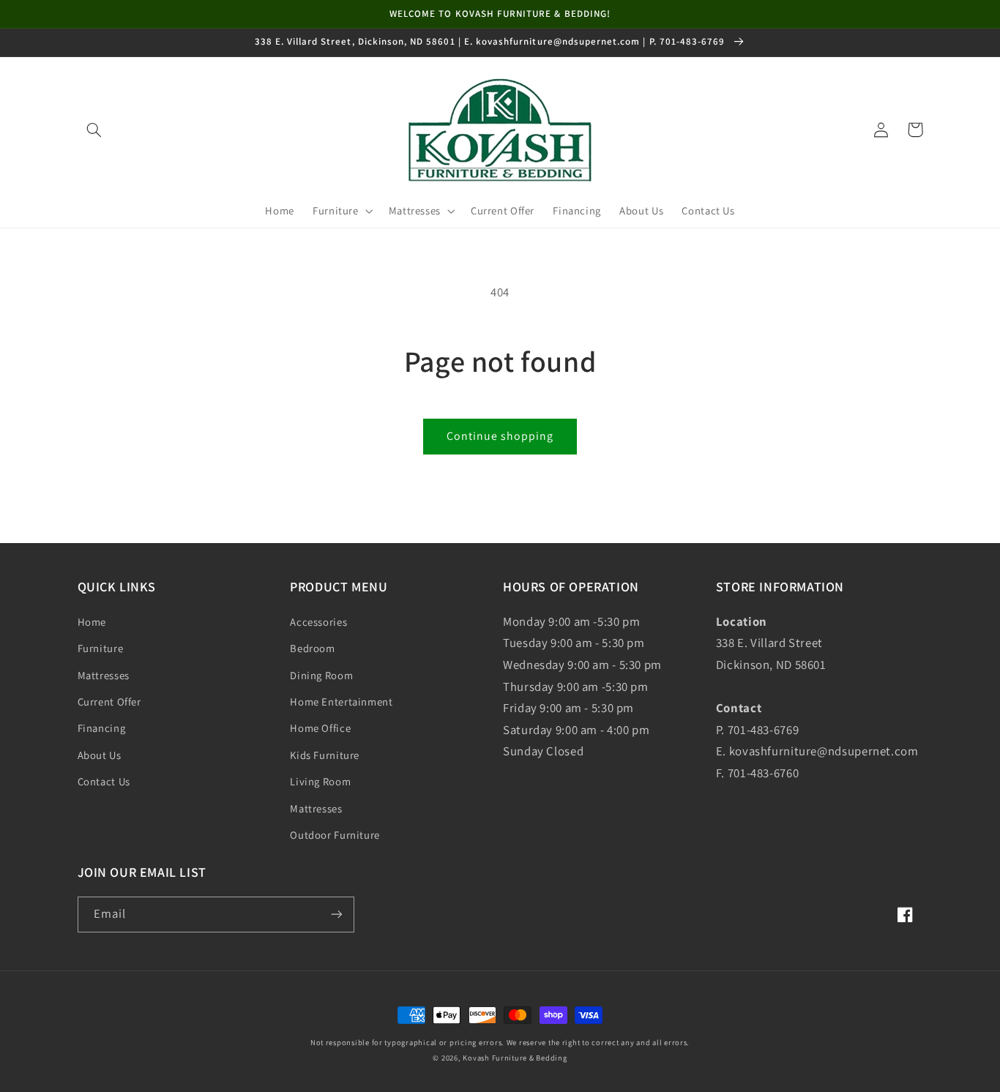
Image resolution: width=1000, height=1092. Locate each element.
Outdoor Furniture (335, 835)
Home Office (320, 728)
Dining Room (321, 675)
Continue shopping (500, 436)
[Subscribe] (336, 914)
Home (92, 622)
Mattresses (104, 675)
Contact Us (104, 781)
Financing (102, 728)
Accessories (318, 622)
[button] (94, 129)
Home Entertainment (341, 701)
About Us (100, 755)
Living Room (320, 781)
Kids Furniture (324, 755)
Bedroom (312, 648)
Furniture (101, 648)
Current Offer (109, 701)
